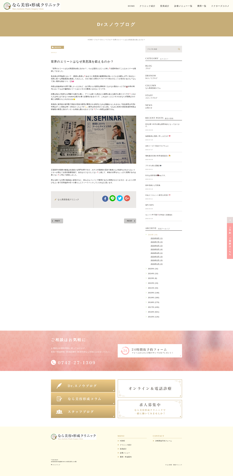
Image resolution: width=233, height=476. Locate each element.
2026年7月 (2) (157, 242)
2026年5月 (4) (157, 249)
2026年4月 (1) (157, 253)
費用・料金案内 (126, 457)
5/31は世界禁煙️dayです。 (156, 175)
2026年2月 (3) (157, 260)
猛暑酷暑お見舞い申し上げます (157, 136)
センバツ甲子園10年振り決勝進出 (159, 215)
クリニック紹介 (126, 445)
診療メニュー (125, 453)
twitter (120, 198)
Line (112, 198)
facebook (105, 199)
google (127, 198)
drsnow (57, 47)
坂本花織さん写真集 (152, 185)
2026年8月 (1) (157, 238)
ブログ (96, 40)
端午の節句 (149, 205)
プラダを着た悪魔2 (152, 166)
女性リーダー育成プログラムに (157, 146)
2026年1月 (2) (157, 264)
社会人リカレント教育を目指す (157, 195)
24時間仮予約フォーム (163, 441)
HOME (90, 40)
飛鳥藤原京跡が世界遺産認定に (157, 156)
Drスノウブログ (106, 40)
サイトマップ (56, 464)
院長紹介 (123, 449)
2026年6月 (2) (157, 246)
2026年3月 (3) (157, 256)
